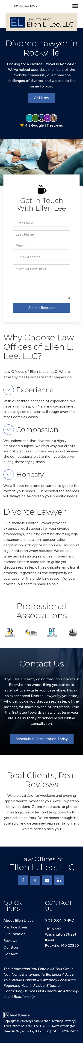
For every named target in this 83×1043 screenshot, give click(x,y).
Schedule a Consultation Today (42, 739)
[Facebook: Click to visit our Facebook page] (23, 880)
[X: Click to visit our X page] (35, 880)
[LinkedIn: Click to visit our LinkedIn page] (59, 880)
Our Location (14, 934)
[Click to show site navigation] (75, 6)
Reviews (10, 940)
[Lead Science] (16, 1015)
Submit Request (41, 307)
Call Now (41, 98)
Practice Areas (15, 927)
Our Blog (10, 947)
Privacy (70, 1021)
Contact (10, 954)
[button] (41, 121)
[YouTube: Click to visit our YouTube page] (47, 880)
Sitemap (57, 1021)
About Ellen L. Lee (18, 920)
